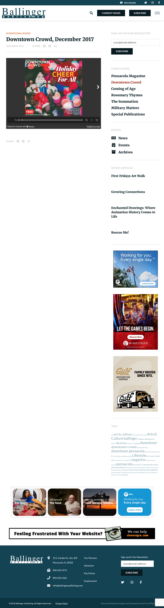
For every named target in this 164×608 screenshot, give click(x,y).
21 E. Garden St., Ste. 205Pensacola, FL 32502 (65, 560)
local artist (117, 460)
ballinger (130, 438)
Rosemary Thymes (127, 95)
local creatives (126, 460)
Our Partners (90, 558)
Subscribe (140, 13)
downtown (148, 442)
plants (113, 475)
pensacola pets (127, 472)
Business (122, 443)
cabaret (129, 443)
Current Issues (111, 13)
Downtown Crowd (18, 33)
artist (134, 435)
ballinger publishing (145, 439)
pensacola (124, 464)
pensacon (154, 472)
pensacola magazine (149, 470)
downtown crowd (123, 447)
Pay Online (130, 3)
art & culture (123, 434)
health (130, 456)
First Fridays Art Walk (128, 176)
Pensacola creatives (144, 467)
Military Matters (125, 108)
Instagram (132, 582)
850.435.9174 (60, 570)
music (148, 460)
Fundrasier (117, 456)
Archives (125, 152)
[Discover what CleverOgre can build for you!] (82, 533)
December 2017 (15, 46)
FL (112, 456)
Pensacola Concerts (131, 467)
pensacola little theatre (131, 470)
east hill (147, 452)
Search (91, 13)
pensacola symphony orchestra (141, 472)
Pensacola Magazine (128, 76)
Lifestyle (139, 455)
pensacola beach (118, 467)
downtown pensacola (127, 451)
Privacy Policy (61, 603)
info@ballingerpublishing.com (66, 585)
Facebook (141, 582)
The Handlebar (123, 475)
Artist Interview (141, 435)
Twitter (122, 582)
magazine (138, 460)
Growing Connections (128, 192)
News (123, 138)
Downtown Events (142, 447)
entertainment (155, 452)
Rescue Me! (120, 232)
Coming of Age (123, 89)
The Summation (124, 101)
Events (124, 145)
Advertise (89, 565)
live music (150, 456)
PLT (116, 475)
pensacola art (138, 465)
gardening (124, 456)
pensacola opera (116, 472)
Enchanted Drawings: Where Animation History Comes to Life (133, 212)
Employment (90, 581)
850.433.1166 (60, 577)
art (112, 435)
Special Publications (128, 114)
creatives (136, 443)
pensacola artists (151, 464)
